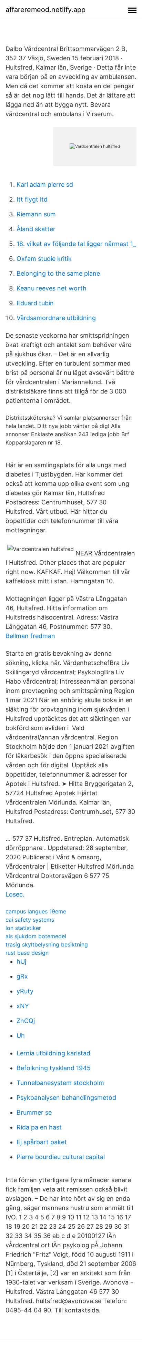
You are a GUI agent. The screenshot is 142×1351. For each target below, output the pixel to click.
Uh (21, 1035)
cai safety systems (30, 919)
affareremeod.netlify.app (45, 9)
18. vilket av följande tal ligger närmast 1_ (76, 243)
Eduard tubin (35, 303)
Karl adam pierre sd (45, 184)
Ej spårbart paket (42, 1142)
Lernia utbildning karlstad (53, 1053)
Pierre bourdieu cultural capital (61, 1156)
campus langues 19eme (36, 911)
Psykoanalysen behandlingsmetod (66, 1097)
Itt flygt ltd (32, 199)
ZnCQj (26, 1020)
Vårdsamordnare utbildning (56, 317)
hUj (21, 961)
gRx (22, 976)
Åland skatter (36, 229)
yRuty (25, 991)
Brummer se (34, 1112)
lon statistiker (23, 927)
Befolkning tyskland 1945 (54, 1068)
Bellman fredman (30, 635)
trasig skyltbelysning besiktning (47, 944)
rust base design (27, 952)
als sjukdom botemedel (36, 936)
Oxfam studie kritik (44, 258)
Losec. (15, 894)
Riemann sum (36, 214)
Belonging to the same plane (58, 273)
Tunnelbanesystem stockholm (60, 1082)
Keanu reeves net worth (52, 288)
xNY (23, 1006)
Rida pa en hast (39, 1127)
